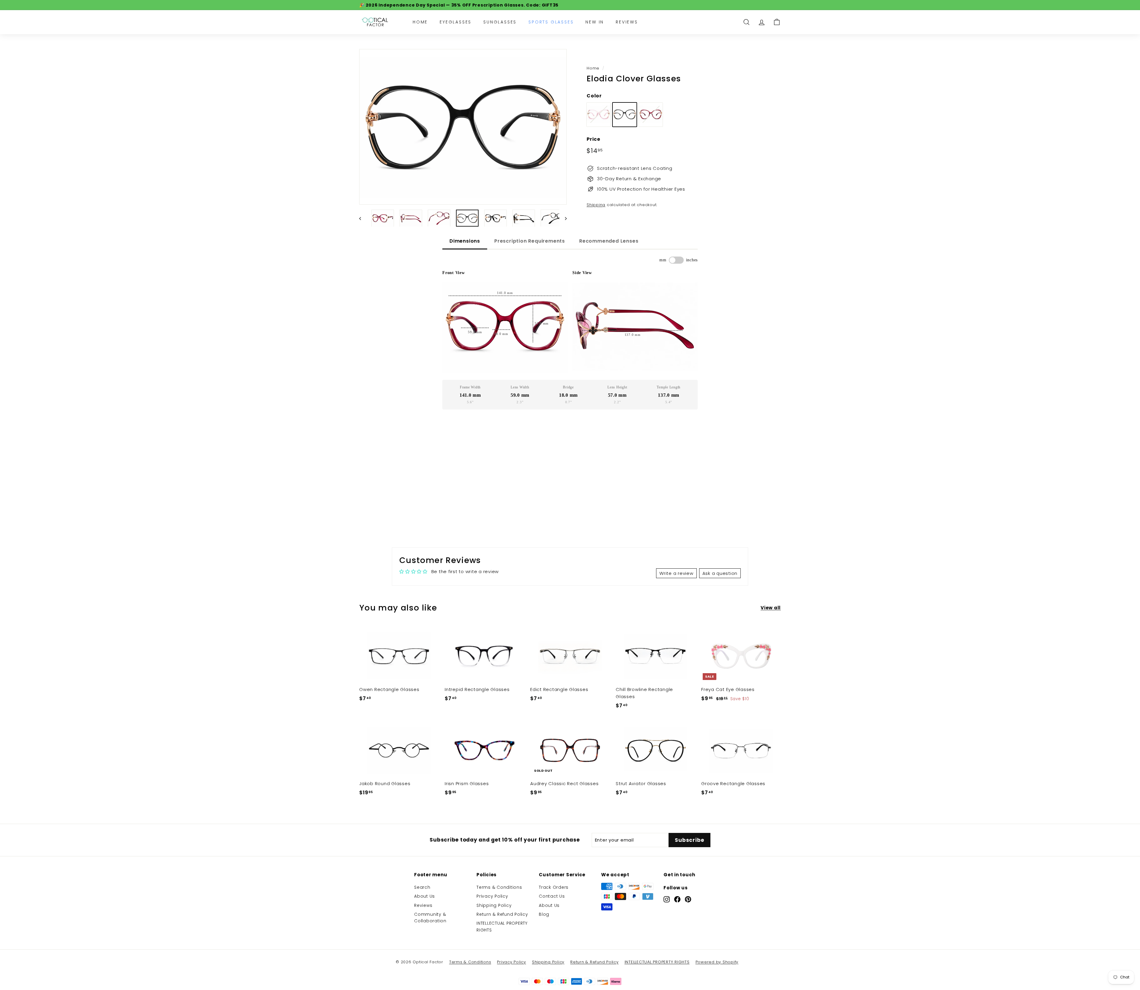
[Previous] (363, 218)
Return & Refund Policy (502, 914)
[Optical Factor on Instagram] (667, 899)
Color (594, 95)
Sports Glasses (551, 22)
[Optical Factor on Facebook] (677, 899)
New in (594, 22)
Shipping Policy (494, 905)
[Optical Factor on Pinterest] (688, 899)
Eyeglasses (455, 22)
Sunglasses (500, 22)
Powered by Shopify (717, 962)
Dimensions (464, 241)
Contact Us (552, 896)
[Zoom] (463, 127)
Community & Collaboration (430, 917)
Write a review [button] (676, 573)
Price (593, 138)
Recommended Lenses (608, 241)
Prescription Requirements (529, 241)
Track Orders (554, 887)
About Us (424, 896)
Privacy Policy (492, 896)
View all (771, 608)
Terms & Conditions (499, 887)
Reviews (627, 22)
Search (422, 887)
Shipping (596, 204)
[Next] (563, 218)
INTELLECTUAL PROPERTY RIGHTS (502, 926)
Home (420, 22)
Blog (544, 914)
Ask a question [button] (720, 573)
